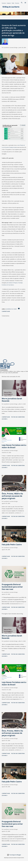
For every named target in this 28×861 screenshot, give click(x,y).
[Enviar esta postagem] (19, 309)
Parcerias (17, 3)
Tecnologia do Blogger (15, 855)
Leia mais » (5, 419)
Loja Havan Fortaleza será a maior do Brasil (14, 446)
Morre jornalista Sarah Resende (12, 399)
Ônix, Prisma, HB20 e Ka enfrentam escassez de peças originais (12, 496)
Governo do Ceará (11, 309)
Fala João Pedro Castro (12, 544)
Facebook (4, 3)
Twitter (13, 3)
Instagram (9, 3)
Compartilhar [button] (6, 311)
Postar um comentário (18, 417)
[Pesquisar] (22, 3)
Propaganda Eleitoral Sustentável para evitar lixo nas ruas (12, 586)
